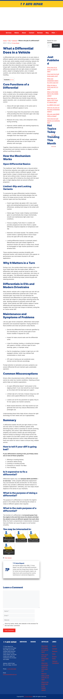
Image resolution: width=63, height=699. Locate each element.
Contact (31, 33)
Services (8, 33)
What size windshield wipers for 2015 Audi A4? (52, 80)
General (14, 40)
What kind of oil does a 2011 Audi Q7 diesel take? (52, 100)
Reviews (40, 33)
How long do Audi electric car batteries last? (53, 120)
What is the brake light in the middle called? (52, 94)
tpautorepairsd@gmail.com (10, 674)
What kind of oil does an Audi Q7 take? (52, 69)
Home (5, 40)
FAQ (9, 40)
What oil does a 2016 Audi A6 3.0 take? (52, 87)
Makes (17, 33)
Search (56, 45)
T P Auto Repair (28, 696)
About (24, 33)
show (11, 79)
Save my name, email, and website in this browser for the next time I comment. (21, 624)
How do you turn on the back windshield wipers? (53, 109)
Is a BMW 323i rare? (53, 105)
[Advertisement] (31, 19)
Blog (47, 33)
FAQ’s (53, 33)
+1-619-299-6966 (11, 669)
